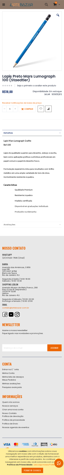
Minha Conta (8, 373)
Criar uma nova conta (12, 409)
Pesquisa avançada (12, 387)
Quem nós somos (10, 402)
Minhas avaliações (11, 383)
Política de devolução (13, 416)
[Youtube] (11, 314)
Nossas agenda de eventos (15, 427)
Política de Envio (10, 423)
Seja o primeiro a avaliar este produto (36, 85)
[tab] (32, 133)
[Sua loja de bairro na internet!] (21, 5)
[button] (58, 17)
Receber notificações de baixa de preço (22, 102)
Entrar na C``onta (10, 369)
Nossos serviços (10, 405)
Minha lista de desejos (13, 376)
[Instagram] (17, 314)
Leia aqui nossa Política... (46, 464)
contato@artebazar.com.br (15, 307)
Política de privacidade (13, 420)
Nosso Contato (9, 413)
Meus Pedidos (9, 379)
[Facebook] (5, 314)
